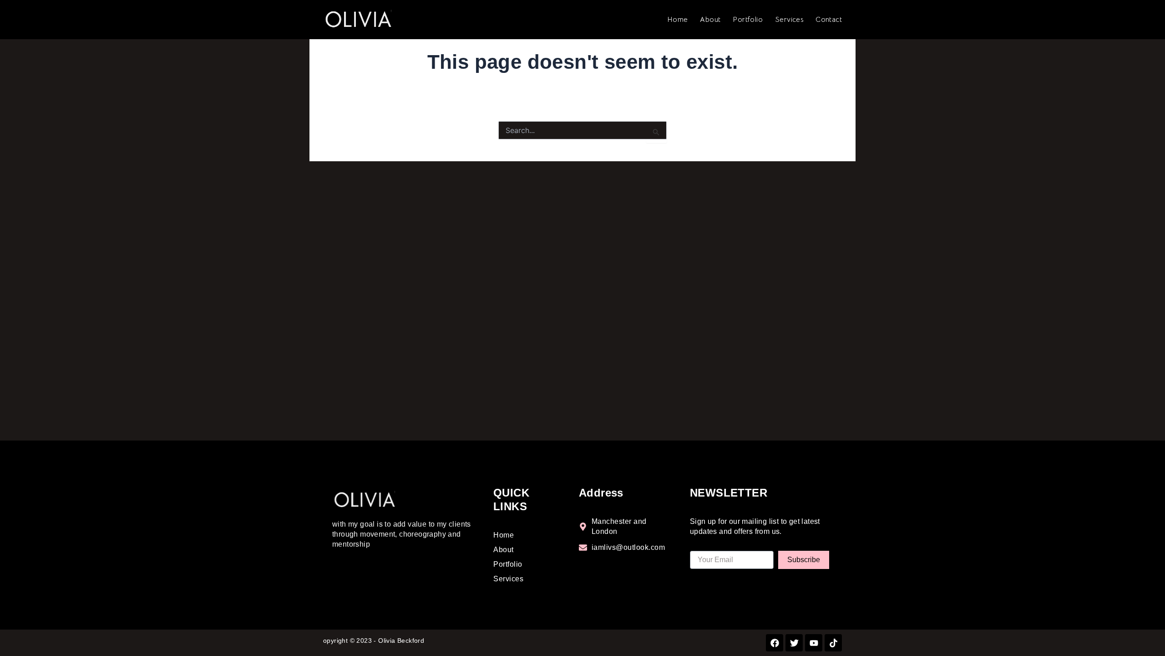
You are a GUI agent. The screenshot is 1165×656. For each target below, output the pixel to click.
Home (677, 19)
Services (789, 19)
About (710, 19)
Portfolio (748, 19)
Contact (829, 19)
